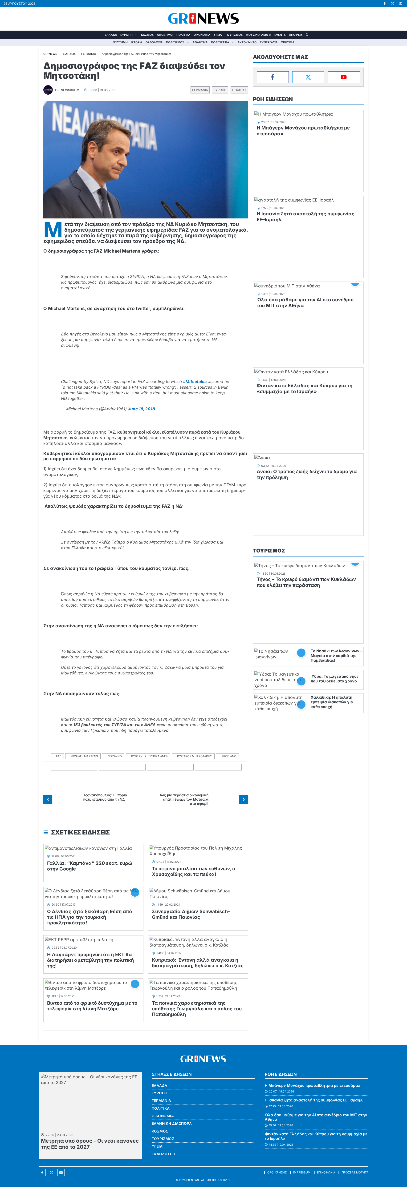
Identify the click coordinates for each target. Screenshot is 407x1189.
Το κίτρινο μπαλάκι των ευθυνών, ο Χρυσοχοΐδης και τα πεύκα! (193, 871)
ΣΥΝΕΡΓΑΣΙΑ (269, 42)
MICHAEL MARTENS (84, 756)
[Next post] (244, 799)
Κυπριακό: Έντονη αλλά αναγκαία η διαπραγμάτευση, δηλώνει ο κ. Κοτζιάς (198, 962)
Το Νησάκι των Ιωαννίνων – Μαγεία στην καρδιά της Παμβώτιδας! (336, 656)
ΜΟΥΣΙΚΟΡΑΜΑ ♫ (258, 34)
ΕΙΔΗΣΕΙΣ (69, 54)
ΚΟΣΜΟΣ (147, 34)
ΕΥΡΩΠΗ (126, 34)
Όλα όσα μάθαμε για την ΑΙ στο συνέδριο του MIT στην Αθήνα (316, 1117)
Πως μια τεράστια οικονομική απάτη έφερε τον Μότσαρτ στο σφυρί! (183, 799)
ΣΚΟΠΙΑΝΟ (228, 756)
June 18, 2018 (141, 409)
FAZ (58, 756)
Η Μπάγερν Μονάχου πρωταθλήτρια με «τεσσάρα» (312, 1085)
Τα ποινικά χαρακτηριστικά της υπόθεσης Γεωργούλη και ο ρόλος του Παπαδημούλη (197, 1008)
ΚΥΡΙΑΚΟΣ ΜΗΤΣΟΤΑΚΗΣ (194, 756)
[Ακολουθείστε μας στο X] (51, 1172)
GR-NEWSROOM (67, 90)
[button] (307, 35)
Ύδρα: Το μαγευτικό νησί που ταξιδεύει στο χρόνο (334, 678)
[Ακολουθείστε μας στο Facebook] (42, 1172)
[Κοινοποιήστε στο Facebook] (74, 767)
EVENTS (280, 34)
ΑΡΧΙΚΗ (100, 35)
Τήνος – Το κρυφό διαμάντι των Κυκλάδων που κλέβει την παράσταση (306, 582)
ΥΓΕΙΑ (218, 34)
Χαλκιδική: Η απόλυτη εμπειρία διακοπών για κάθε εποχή (332, 702)
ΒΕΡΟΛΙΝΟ (114, 756)
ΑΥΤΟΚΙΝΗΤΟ (247, 42)
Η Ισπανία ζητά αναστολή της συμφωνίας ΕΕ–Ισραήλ (314, 1100)
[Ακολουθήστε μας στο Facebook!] (384, 3)
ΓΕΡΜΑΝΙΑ (200, 90)
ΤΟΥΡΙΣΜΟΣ (234, 34)
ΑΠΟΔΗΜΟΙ (165, 34)
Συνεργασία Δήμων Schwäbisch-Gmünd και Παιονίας (191, 914)
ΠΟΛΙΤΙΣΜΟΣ (175, 42)
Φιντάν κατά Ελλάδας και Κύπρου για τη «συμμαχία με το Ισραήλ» (304, 388)
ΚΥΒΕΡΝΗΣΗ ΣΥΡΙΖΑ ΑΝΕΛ (149, 756)
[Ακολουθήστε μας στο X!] (392, 3)
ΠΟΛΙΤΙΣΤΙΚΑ (220, 42)
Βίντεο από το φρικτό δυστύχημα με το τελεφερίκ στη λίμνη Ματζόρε (92, 1006)
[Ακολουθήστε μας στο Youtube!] (400, 3)
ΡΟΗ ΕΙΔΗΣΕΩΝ (273, 99)
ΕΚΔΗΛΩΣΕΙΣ (164, 1154)
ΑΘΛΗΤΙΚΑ (200, 42)
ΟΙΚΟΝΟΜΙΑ (202, 34)
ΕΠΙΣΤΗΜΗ (120, 42)
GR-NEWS (192, 1180)
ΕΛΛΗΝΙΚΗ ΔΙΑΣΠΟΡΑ (172, 1123)
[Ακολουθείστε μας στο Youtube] (61, 1172)
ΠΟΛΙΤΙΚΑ (183, 34)
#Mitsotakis (195, 381)
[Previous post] (48, 799)
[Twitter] (308, 77)
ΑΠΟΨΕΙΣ (295, 34)
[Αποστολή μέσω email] (218, 767)
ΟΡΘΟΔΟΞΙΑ (154, 42)
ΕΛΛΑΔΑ (111, 34)
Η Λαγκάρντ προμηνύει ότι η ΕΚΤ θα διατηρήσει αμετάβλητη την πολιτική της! (90, 960)
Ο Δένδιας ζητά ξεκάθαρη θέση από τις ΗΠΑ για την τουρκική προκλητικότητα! (89, 917)
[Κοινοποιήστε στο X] (122, 767)
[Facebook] (273, 77)
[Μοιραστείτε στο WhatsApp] (170, 767)
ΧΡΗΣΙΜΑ (287, 42)
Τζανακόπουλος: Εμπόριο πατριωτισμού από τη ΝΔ (105, 797)
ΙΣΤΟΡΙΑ (136, 42)
